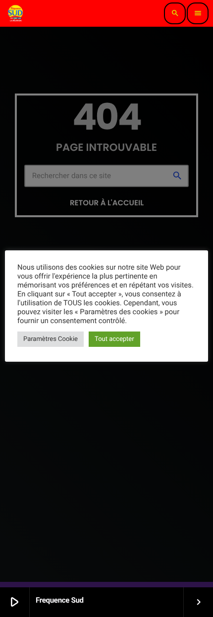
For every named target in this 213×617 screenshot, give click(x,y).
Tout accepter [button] (114, 339)
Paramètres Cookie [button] (50, 339)
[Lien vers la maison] (15, 13)
